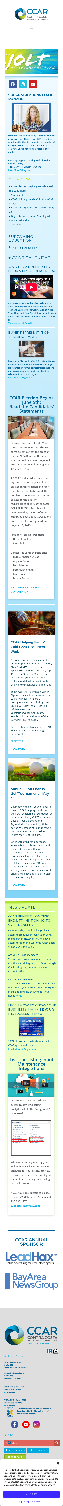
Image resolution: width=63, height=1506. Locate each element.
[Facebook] (13, 84)
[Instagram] (23, 84)
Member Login (16, 1450)
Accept (31, 1494)
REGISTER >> (18, 741)
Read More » (19, 748)
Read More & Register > (20, 377)
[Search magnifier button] (57, 1443)
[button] (58, 1463)
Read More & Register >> (22, 1049)
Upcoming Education (21, 238)
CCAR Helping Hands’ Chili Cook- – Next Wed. (28, 647)
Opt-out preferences (29, 1501)
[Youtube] (33, 84)
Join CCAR (16, 1457)
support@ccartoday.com (25, 1205)
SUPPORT (10, 1392)
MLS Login (38, 1450)
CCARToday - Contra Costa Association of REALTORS (31, 14)
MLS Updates (24, 248)
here (18, 995)
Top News (21, 179)
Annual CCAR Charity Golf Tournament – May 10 (30, 793)
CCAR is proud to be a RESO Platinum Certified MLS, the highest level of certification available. (34, 1411)
